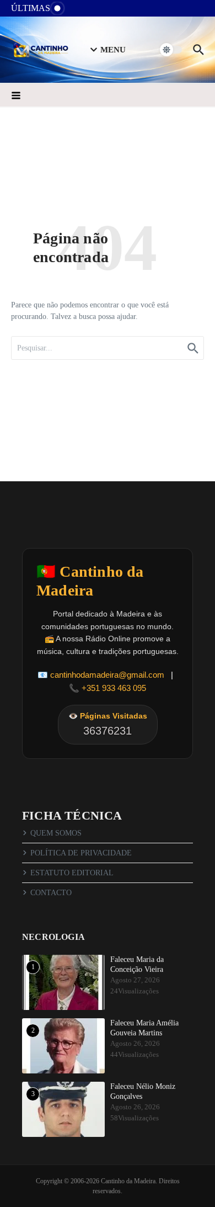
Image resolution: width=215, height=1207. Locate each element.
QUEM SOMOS (56, 833)
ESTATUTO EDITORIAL (72, 873)
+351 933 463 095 (114, 688)
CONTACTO (51, 893)
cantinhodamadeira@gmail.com (107, 674)
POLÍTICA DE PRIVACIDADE (81, 853)
